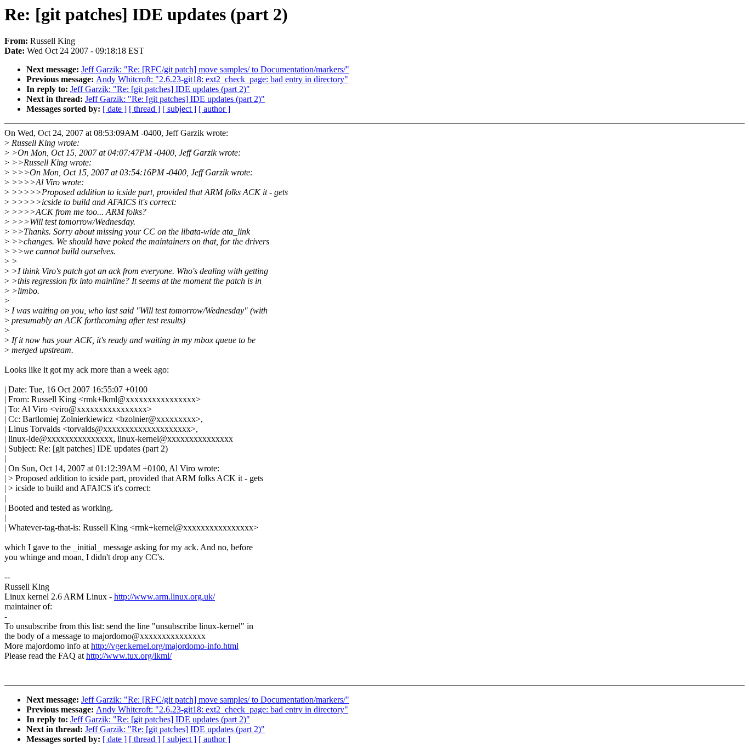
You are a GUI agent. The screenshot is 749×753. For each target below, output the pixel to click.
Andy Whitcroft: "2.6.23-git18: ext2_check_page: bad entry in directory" (222, 79)
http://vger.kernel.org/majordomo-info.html (165, 646)
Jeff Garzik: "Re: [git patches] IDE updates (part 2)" (160, 89)
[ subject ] (179, 108)
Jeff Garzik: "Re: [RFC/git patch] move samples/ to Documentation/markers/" (215, 69)
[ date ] (115, 108)
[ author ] (214, 108)
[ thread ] (144, 108)
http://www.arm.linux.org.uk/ (164, 596)
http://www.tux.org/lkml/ (129, 655)
